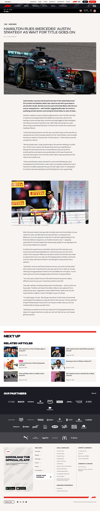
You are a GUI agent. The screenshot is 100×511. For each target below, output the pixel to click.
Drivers (45, 5)
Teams (53, 5)
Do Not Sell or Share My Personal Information (63, 480)
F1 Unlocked (63, 5)
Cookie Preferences (62, 491)
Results (26, 5)
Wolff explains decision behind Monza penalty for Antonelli (80, 350)
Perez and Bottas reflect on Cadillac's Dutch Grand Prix (31, 374)
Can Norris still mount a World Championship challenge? (32, 364)
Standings (35, 5)
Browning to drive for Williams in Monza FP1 (79, 361)
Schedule (17, 5)
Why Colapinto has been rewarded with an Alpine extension (80, 374)
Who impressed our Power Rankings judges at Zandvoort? (32, 350)
